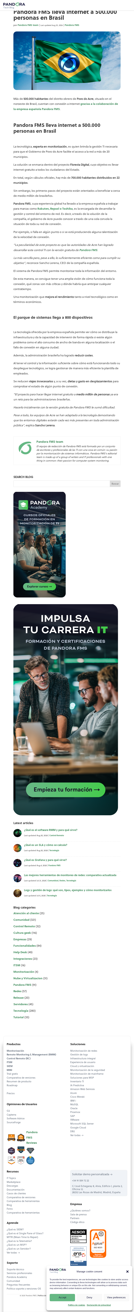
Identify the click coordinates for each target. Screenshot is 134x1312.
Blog (9, 1205)
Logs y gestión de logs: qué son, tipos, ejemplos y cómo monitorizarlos (68, 890)
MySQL (74, 1104)
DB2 (72, 1131)
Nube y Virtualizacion (27, 978)
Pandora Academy (17, 1277)
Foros (10, 1209)
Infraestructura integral (83, 1058)
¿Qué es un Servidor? (19, 1249)
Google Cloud (78, 1127)
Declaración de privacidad (99, 1305)
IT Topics (11, 1178)
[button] (127, 1271)
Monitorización (23, 972)
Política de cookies (76, 1305)
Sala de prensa (78, 1214)
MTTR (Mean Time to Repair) (22, 1237)
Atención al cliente (26, 913)
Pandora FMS (72, 25)
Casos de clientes (16, 1193)
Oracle (73, 1108)
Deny (89, 1297)
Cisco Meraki (77, 1097)
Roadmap (12, 1085)
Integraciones (22, 959)
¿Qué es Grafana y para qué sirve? (45, 860)
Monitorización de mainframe (86, 1074)
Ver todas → (77, 1135)
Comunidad (53, 881)
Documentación (16, 1190)
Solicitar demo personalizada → (92, 1174)
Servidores (20, 1004)
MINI (9, 1070)
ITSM (16, 965)
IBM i (73, 1101)
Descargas (12, 1186)
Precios (11, 1093)
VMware (74, 1120)
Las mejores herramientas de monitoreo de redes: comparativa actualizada (70, 875)
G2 (8, 1111)
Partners (74, 1218)
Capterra (11, 1115)
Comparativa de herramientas (23, 1201)
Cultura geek (22, 933)
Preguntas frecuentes (18, 1285)
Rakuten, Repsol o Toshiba (55, 208)
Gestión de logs (79, 1054)
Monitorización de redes (83, 1051)
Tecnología (54, 851)
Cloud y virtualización (82, 1066)
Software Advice (16, 1118)
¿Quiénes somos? (80, 1210)
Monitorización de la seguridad (87, 1070)
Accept (62, 1297)
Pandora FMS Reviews (32, 1137)
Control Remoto (56, 836)
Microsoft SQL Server (82, 1124)
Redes (62, 881)
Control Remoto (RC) (19, 1058)
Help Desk (20, 952)
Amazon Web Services (82, 1089)
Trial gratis (12, 1074)
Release (18, 997)
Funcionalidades (24, 945)
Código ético (77, 1222)
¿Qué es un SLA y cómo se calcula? (45, 845)
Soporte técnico (15, 1269)
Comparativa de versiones (21, 1078)
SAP (72, 1116)
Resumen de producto (19, 1081)
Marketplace (13, 1182)
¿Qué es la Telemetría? (19, 1241)
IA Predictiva (77, 1085)
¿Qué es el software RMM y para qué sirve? (50, 830)
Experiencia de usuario (82, 1062)
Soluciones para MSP (82, 1078)
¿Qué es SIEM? (15, 1229)
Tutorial (18, 1017)
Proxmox (75, 1112)
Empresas (19, 939)
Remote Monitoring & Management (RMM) (31, 1054)
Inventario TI (77, 1081)
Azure (73, 1093)
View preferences (116, 1297)
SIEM (10, 1066)
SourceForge (14, 1122)
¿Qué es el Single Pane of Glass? (25, 1233)
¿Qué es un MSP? (17, 1245)
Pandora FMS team (28, 25)
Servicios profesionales (19, 1273)
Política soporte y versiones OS (24, 1289)
